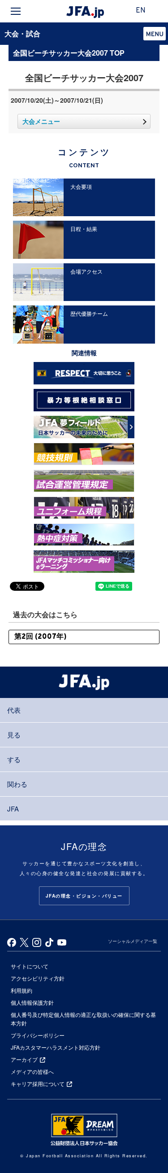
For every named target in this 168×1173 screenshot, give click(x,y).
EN (141, 10)
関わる (17, 784)
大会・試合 (22, 33)
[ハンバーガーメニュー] (15, 11)
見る (14, 734)
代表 (14, 710)
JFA (13, 808)
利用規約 (21, 990)
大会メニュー (41, 121)
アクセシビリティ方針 (38, 978)
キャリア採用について (38, 1083)
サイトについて (29, 966)
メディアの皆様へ (32, 1071)
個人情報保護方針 (32, 1002)
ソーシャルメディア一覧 (132, 941)
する (14, 759)
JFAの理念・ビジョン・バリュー (84, 896)
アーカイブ (24, 1059)
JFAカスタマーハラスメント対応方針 (55, 1047)
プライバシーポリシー (38, 1035)
